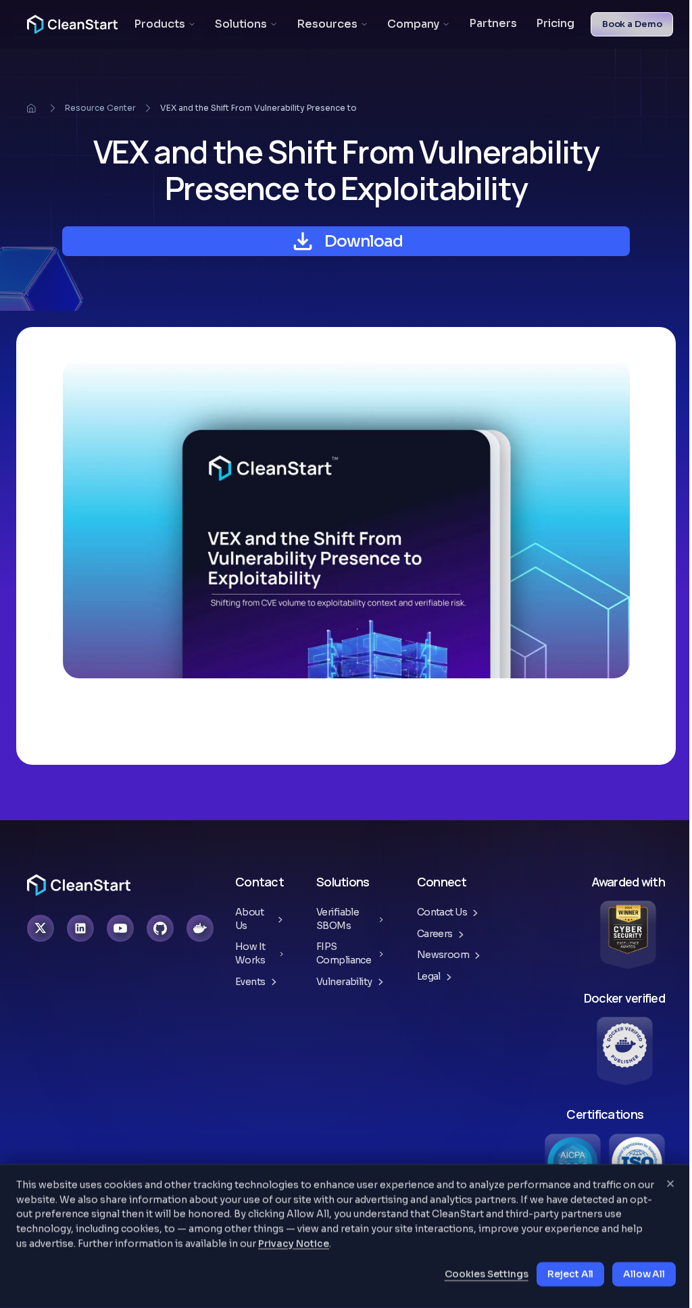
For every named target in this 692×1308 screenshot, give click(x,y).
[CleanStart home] (72, 24)
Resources (327, 24)
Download (363, 241)
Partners (493, 24)
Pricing (555, 24)
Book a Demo (632, 24)
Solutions (241, 24)
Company (413, 24)
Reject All (570, 1274)
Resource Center (100, 108)
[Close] (670, 1183)
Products (159, 24)
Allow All (644, 1274)
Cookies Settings (486, 1274)
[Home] (31, 108)
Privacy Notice (293, 1243)
